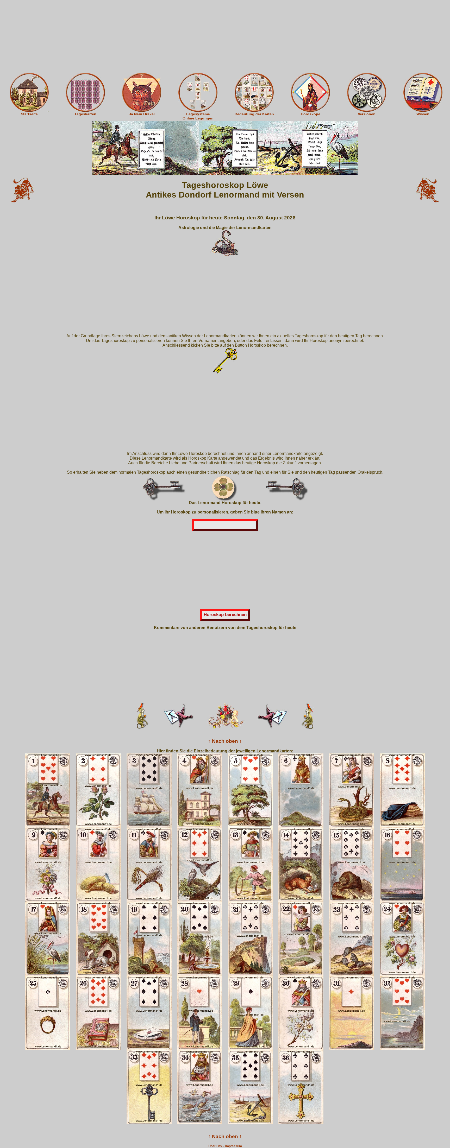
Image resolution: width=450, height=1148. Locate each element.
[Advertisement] (225, 36)
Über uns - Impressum (225, 1146)
